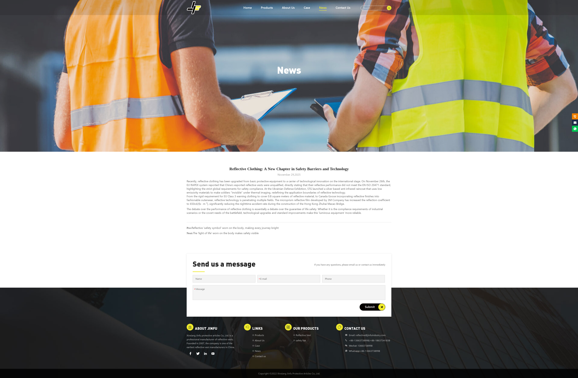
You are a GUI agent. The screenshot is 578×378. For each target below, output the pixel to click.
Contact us (343, 7)
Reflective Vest (303, 335)
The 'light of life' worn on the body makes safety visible (226, 233)
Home (247, 7)
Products (267, 7)
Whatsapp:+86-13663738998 (364, 350)
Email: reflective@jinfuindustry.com (367, 335)
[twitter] (198, 354)
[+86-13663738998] (575, 116)
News (323, 7)
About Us (288, 7)
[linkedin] (205, 354)
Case (307, 7)
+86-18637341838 (380, 340)
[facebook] (190, 354)
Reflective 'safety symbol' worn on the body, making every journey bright (235, 228)
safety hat (301, 340)
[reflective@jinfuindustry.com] (575, 123)
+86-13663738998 (359, 340)
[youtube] (213, 354)
